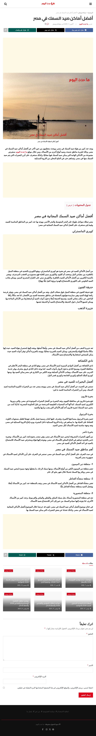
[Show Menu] (90, 4)
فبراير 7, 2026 (85, 585)
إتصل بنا (29, 711)
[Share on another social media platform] (6, 30)
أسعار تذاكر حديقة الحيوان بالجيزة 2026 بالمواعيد (17, 581)
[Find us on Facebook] (42, 729)
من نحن (37, 711)
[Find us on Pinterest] (53, 729)
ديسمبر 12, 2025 (22, 585)
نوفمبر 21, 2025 (85, 608)
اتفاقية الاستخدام (63, 711)
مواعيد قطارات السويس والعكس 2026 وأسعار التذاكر (48, 604)
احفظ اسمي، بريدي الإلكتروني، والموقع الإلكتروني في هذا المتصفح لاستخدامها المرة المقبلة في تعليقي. (55, 688)
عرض (70, 205)
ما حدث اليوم (83, 24)
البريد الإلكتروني (39, 676)
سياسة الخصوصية (49, 711)
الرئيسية (90, 13)
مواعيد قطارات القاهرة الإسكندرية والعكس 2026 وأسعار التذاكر (19, 603)
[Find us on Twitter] (50, 729)
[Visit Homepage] (48, 3)
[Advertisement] (48, 55)
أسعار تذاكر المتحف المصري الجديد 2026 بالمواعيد (81, 604)
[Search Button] (5, 4)
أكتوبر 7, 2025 (69, 24)
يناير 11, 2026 (54, 585)
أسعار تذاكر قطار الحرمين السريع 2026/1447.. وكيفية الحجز (49, 581)
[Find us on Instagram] (47, 729)
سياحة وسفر (82, 13)
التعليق (89, 634)
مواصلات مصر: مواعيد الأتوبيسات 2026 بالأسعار (79, 581)
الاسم (90, 665)
